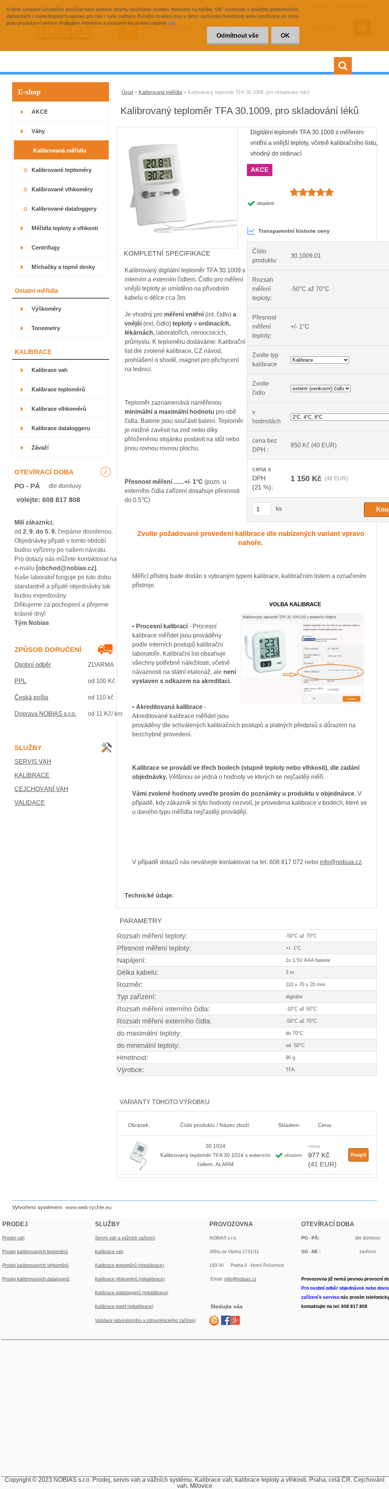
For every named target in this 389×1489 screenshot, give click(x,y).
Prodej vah (13, 1238)
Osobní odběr (32, 664)
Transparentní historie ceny (294, 231)
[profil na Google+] (235, 1320)
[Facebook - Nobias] (226, 1320)
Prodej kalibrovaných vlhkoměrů (35, 1265)
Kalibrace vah (109, 1251)
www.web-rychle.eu (88, 1207)
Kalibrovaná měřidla (160, 92)
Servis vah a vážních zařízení (125, 1238)
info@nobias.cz (341, 862)
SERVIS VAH (32, 761)
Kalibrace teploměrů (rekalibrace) (129, 1265)
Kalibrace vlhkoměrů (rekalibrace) (130, 1279)
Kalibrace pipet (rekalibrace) (124, 1306)
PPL (20, 681)
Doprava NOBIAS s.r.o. (45, 713)
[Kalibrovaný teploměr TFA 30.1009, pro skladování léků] (177, 130)
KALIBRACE (31, 775)
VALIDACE (29, 802)
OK (285, 35)
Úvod (127, 92)
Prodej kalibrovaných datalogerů (36, 1279)
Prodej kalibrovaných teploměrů (35, 1251)
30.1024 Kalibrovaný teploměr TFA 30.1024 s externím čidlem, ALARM (215, 1155)
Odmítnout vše (238, 35)
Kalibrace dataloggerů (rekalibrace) (131, 1292)
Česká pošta (31, 697)
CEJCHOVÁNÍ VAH (41, 789)
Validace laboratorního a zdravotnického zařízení (145, 1320)
